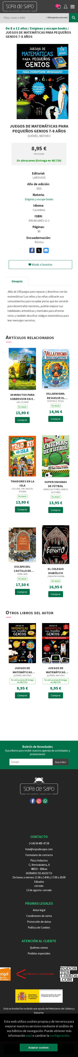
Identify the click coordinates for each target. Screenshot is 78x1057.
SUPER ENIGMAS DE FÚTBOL (55, 483)
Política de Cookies (39, 927)
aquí (29, 1036)
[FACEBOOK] (33, 801)
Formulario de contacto (39, 855)
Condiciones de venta (39, 916)
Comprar (22, 420)
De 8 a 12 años (17, 28)
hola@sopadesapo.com (39, 849)
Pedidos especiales (39, 953)
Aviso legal (39, 910)
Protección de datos (39, 921)
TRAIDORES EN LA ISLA (22, 483)
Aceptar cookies (38, 1047)
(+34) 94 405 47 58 (39, 843)
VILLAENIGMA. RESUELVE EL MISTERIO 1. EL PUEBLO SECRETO (56, 395)
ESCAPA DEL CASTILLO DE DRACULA (22, 568)
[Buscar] (73, 17)
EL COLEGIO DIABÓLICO (56, 570)
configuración (59, 1036)
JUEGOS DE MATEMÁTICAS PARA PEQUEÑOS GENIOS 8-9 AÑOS (55, 669)
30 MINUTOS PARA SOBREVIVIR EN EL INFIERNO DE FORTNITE (22, 396)
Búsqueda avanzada (58, 17)
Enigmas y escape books (49, 28)
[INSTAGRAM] (39, 801)
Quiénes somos (39, 947)
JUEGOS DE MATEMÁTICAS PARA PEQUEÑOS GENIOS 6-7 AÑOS (22, 669)
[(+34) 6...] (45, 801)
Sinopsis (17, 281)
